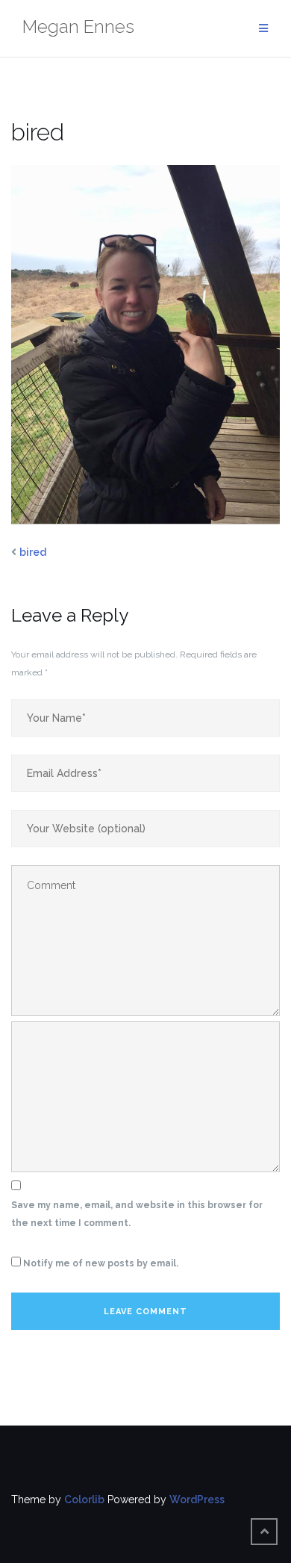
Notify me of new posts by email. (100, 1263)
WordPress (197, 1499)
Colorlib (84, 1499)
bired (32, 552)
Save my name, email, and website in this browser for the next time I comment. (137, 1214)
